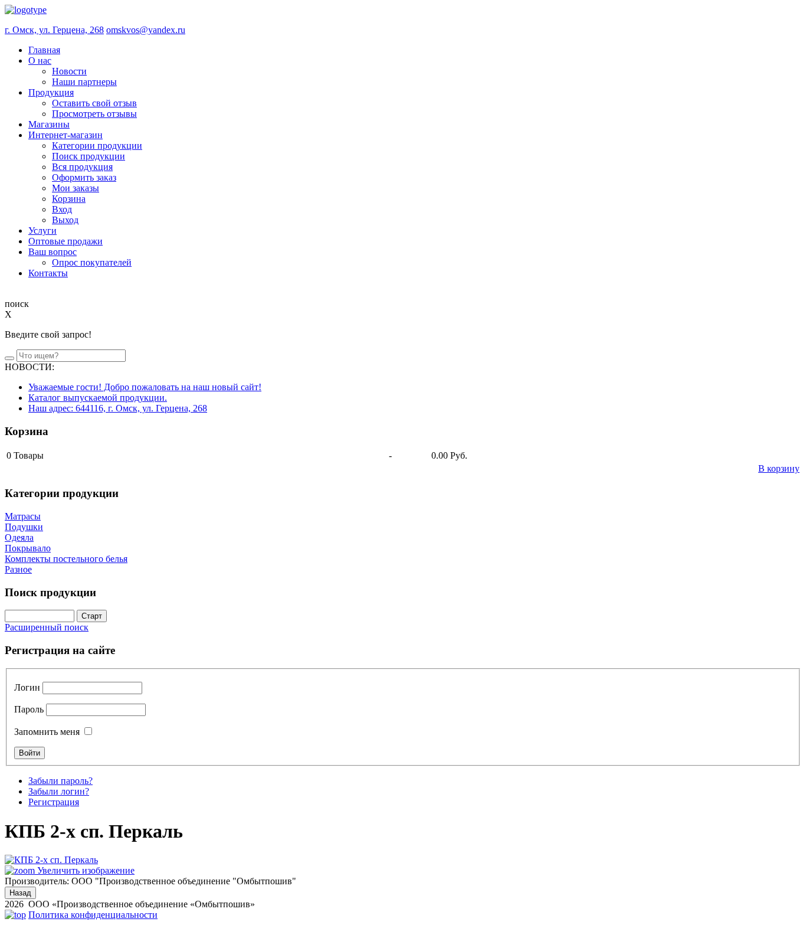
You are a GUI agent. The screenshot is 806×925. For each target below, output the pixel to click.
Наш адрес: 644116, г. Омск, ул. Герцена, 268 (117, 408)
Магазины (49, 124)
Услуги (42, 230)
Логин (27, 687)
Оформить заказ (84, 177)
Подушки (24, 527)
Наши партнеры (84, 82)
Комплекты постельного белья (66, 559)
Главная (44, 50)
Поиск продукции (88, 156)
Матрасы (23, 516)
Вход (62, 209)
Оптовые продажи (65, 241)
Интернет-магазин (65, 135)
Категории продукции (97, 145)
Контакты (48, 273)
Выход (65, 220)
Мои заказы (75, 188)
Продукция (51, 92)
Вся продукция (82, 167)
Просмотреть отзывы (94, 114)
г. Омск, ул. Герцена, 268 (54, 30)
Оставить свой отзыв (94, 103)
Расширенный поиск (47, 627)
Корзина (69, 199)
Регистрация (53, 802)
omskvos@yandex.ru (145, 30)
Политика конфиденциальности (93, 915)
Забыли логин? (58, 791)
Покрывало (28, 548)
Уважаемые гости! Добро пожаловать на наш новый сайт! (144, 387)
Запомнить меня (47, 732)
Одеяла (19, 537)
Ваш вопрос (52, 252)
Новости (69, 71)
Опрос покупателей (92, 262)
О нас (39, 60)
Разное (18, 569)
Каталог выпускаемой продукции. (97, 398)
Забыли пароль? (60, 781)
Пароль (29, 709)
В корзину (779, 468)
